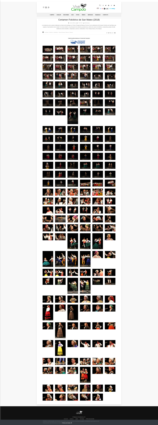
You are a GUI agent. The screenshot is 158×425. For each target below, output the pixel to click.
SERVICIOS (90, 14)
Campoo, (71, 32)
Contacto (71, 418)
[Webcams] (104, 8)
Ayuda (77, 418)
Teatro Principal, (62, 32)
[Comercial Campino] (79, 41)
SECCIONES (66, 14)
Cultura (71, 22)
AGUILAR (59, 14)
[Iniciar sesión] (46, 7)
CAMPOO (52, 14)
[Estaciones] (106, 8)
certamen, (46, 32)
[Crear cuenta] (49, 7)
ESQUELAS (97, 14)
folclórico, (51, 32)
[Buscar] (100, 5)
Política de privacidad (90, 418)
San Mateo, (56, 32)
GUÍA (72, 14)
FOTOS (77, 14)
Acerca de (66, 418)
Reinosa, (67, 32)
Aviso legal (82, 418)
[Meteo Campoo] (111, 9)
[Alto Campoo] (107, 8)
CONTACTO (105, 14)
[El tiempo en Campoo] (98, 8)
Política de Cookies (66, 422)
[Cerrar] (71, 422)
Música (74, 22)
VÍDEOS (83, 14)
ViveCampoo (87, 22)
